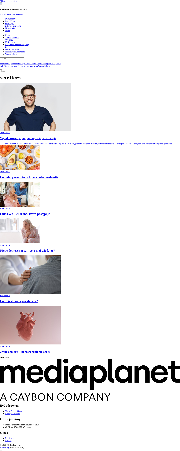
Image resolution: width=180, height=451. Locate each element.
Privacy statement (12, 413)
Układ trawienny (12, 49)
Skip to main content (8, 1)
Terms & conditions (13, 411)
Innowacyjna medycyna (15, 52)
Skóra (7, 35)
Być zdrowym (11, 14)
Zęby (7, 47)
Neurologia (10, 28)
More (7, 30)
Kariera (8, 440)
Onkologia (9, 23)
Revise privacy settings (17, 447)
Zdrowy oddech (12, 37)
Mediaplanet (10, 438)
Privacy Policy (4, 447)
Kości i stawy (11, 42)
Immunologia (10, 19)
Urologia (9, 40)
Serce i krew (10, 21)
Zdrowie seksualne (13, 26)
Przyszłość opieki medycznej (17, 44)
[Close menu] (1, 69)
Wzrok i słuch (11, 54)
